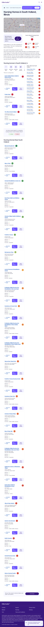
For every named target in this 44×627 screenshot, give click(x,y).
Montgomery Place (9, 252)
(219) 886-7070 (8, 498)
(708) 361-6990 (8, 356)
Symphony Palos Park (10, 396)
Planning (17, 609)
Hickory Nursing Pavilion (10, 573)
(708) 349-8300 (8, 373)
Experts (17, 607)
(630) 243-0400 (8, 282)
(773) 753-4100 (8, 264)
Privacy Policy (32, 607)
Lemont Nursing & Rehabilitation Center (12, 270)
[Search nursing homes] (39, 2)
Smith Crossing (8, 538)
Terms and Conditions (20, 612)
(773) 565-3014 (8, 193)
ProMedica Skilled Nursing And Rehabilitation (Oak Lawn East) (13, 288)
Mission (3, 609)
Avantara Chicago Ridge (10, 413)
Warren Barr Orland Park (10, 361)
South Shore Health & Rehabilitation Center (12, 485)
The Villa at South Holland (11, 111)
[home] (6, 2)
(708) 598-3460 (8, 443)
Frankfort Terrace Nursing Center (12, 378)
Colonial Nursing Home (10, 555)
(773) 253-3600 (8, 175)
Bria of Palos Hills (9, 431)
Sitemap (31, 609)
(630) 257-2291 (8, 408)
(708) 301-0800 (8, 229)
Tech (3, 612)
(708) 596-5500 (8, 124)
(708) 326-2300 (8, 550)
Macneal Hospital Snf (9, 145)
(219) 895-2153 (8, 318)
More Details (21, 89)
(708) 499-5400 (8, 533)
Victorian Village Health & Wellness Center (13, 217)
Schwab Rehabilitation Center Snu (13, 180)
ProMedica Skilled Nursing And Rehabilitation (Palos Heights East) (13, 343)
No (17, 134)
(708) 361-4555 (8, 338)
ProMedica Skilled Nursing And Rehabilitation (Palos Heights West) (12, 325)
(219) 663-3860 (8, 479)
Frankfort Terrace (9, 234)
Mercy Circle (7, 163)
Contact (3, 607)
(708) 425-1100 (8, 426)
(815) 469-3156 (8, 247)
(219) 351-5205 (8, 211)
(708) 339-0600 (8, 106)
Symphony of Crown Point (11, 306)
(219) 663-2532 (8, 568)
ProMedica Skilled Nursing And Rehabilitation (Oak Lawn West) (13, 449)
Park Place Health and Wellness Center (12, 198)
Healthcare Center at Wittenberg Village (12, 467)
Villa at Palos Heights (9, 503)
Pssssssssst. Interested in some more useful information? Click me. (34, 623)
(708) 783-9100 (8, 158)
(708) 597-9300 (8, 515)
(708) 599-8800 (8, 461)
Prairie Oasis (7, 94)
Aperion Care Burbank (10, 520)
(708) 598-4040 (8, 585)
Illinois (7, 7)
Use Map (22, 25)
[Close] (41, 623)
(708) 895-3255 (8, 89)
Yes (12, 134)
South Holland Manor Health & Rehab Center (12, 76)
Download (37, 7)
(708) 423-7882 (8, 300)
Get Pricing (17, 38)
